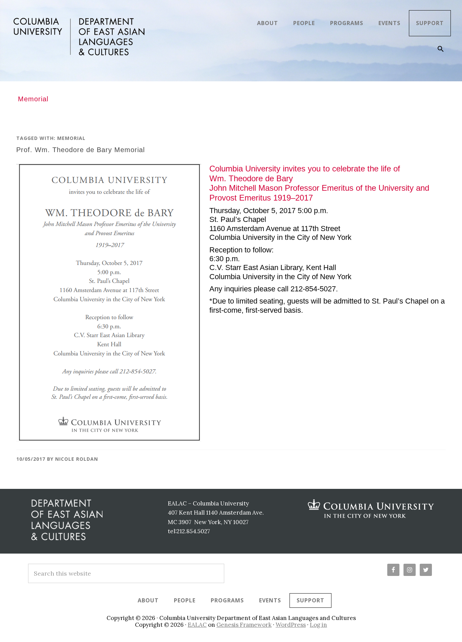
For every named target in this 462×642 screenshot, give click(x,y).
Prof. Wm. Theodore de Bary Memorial (80, 149)
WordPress (291, 624)
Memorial (71, 138)
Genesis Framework (244, 624)
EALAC (197, 624)
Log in (318, 624)
